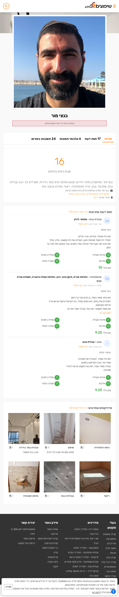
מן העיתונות (53, 557)
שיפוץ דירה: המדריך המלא (86, 529)
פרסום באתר (29, 538)
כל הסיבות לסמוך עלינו (50, 550)
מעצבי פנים (111, 548)
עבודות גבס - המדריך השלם (85, 566)
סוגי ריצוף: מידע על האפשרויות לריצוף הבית (81, 541)
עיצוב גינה (93, 575)
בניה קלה (94, 534)
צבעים (72, 194)
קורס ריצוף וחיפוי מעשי (48, 538)
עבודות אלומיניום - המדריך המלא (83, 552)
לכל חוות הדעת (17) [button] (78, 211)
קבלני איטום (110, 576)
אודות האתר (52, 529)
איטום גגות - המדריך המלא (86, 547)
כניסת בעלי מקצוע (26, 543)
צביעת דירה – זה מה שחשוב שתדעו (82, 571)
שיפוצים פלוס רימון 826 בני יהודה (23, 531)
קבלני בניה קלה (108, 562)
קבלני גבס (80, 194)
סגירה (8, 586)
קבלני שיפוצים (109, 534)
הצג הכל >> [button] (105, 312)
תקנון (55, 566)
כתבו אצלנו (53, 561)
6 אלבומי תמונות (70, 139)
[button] (6, 6)
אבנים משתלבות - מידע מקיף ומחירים (81, 561)
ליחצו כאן (96, 592)
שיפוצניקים (104, 194)
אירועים (54, 534)
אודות (108, 139)
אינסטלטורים (92, 194)
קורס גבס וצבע (51, 543)
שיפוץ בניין (111, 571)
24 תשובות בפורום (43, 139)
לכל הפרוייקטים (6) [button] (78, 407)
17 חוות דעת (93, 139)
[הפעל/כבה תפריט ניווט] (114, 6)
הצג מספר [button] (83, 224)
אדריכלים (111, 543)
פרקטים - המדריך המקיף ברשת (83, 557)
